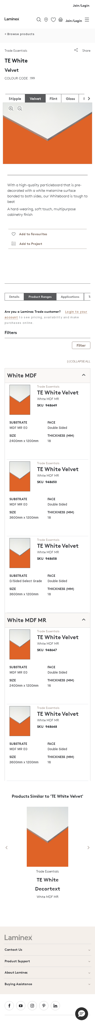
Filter (81, 345)
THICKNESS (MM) (61, 435)
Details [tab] (14, 296)
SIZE (12, 435)
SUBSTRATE (18, 422)
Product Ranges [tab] (40, 296)
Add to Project (29, 244)
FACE (51, 422)
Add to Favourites (31, 234)
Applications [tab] (70, 296)
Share (85, 50)
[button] (81, 1013)
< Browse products (20, 34)
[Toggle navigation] (86, 20)
